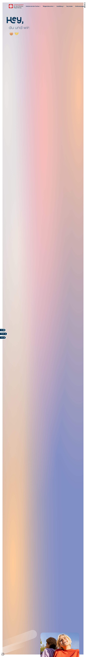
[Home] (16, 6)
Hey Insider (69, 6)
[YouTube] (84, 6)
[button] (3, 654)
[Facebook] (84, 5)
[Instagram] (84, 3)
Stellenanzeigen (79, 6)
